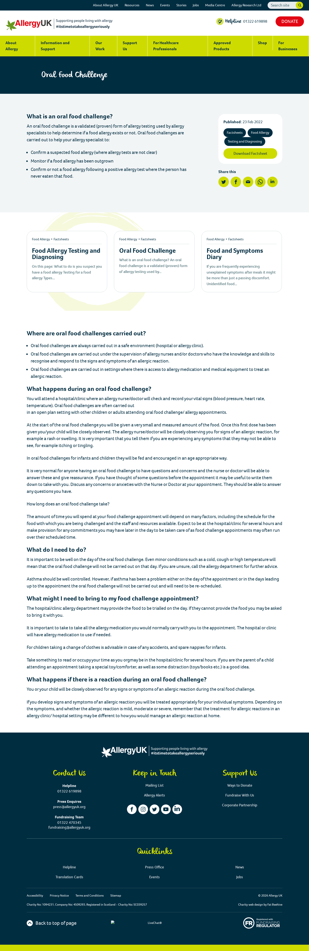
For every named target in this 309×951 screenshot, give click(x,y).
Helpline (69, 867)
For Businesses (287, 46)
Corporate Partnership (239, 805)
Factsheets (235, 132)
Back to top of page (55, 923)
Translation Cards (69, 877)
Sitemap (115, 895)
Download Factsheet (250, 153)
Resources (132, 5)
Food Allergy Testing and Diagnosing (66, 253)
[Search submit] (299, 5)
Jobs (196, 5)
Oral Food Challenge (147, 250)
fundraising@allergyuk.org (69, 827)
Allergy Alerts (154, 795)
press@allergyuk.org (69, 806)
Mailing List (154, 785)
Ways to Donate (239, 785)
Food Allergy (260, 132)
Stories (181, 5)
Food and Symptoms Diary (235, 253)
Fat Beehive (274, 904)
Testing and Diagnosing (245, 141)
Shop (262, 42)
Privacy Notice (59, 895)
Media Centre (215, 5)
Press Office (154, 867)
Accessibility (35, 895)
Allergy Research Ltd (246, 5)
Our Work (100, 46)
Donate (289, 21)
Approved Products (222, 46)
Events (165, 5)
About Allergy (11, 46)
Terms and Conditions (89, 895)
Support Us (130, 46)
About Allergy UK (105, 5)
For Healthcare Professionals (166, 46)
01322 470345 (69, 822)
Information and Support (55, 46)
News (150, 5)
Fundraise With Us (239, 795)
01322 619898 (255, 21)
